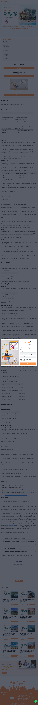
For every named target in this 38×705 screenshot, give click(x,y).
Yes (21, 360)
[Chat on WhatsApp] (35, 701)
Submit (28, 363)
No (24, 360)
